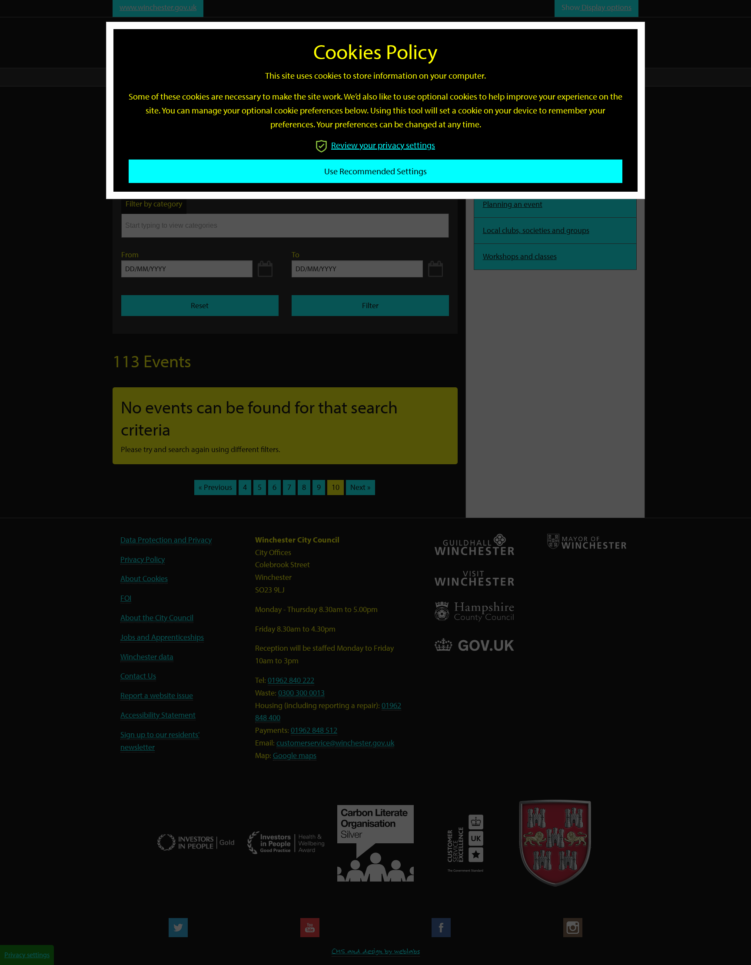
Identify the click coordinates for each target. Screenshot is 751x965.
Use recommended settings (375, 171)
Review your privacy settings (383, 145)
